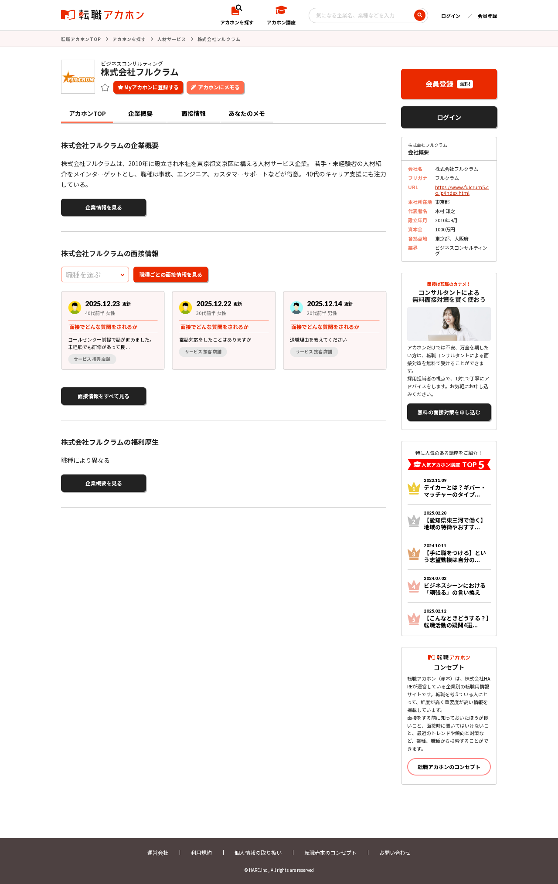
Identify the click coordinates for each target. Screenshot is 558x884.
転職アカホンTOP (81, 39)
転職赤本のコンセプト (330, 852)
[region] (227, 330)
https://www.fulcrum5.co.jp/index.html (462, 189)
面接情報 (193, 113)
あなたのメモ (246, 113)
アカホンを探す (129, 39)
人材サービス (171, 39)
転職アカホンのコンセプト (449, 766)
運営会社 (157, 852)
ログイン (450, 15)
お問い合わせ (395, 852)
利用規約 (201, 852)
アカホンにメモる (219, 87)
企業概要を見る (103, 483)
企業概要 (140, 113)
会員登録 (487, 15)
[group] (113, 330)
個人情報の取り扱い (258, 852)
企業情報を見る (103, 207)
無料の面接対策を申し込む (449, 412)
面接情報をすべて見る (103, 396)
